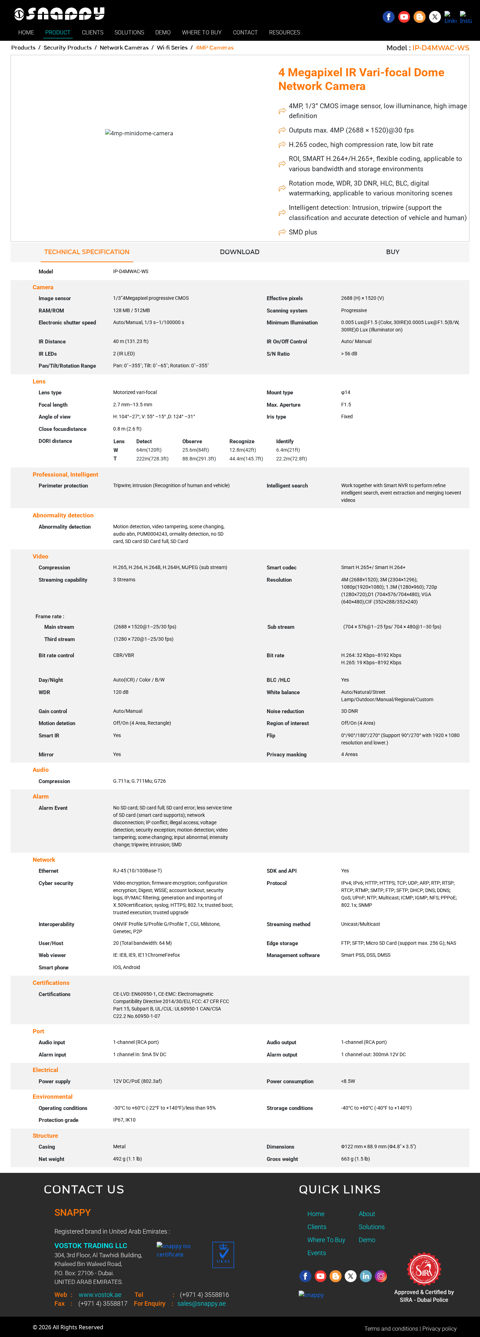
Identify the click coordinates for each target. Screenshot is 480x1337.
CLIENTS (92, 32)
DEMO (163, 32)
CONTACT (245, 32)
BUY (393, 252)
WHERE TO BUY (202, 32)
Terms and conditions (391, 1328)
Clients (316, 1227)
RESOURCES (284, 32)
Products (23, 48)
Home (315, 1213)
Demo (367, 1240)
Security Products (68, 48)
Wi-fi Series (172, 48)
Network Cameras (124, 48)
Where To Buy (326, 1240)
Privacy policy (439, 1328)
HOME (26, 32)
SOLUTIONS (129, 32)
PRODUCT (58, 32)
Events (316, 1253)
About (367, 1213)
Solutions (372, 1227)
